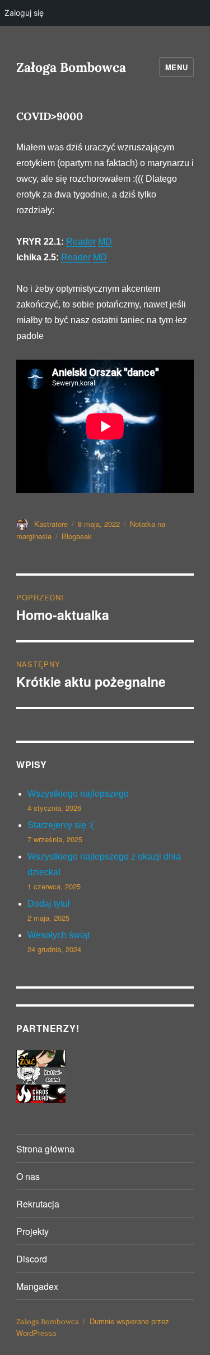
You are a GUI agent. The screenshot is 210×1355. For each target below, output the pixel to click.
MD (105, 241)
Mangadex (37, 1286)
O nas (28, 1176)
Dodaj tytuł (48, 903)
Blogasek (77, 536)
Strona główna (45, 1148)
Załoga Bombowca (71, 67)
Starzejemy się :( (60, 825)
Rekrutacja (37, 1203)
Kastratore (51, 523)
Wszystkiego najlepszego (78, 793)
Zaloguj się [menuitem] (24, 12)
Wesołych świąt (58, 935)
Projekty (32, 1231)
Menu (176, 67)
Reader (81, 241)
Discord (31, 1258)
